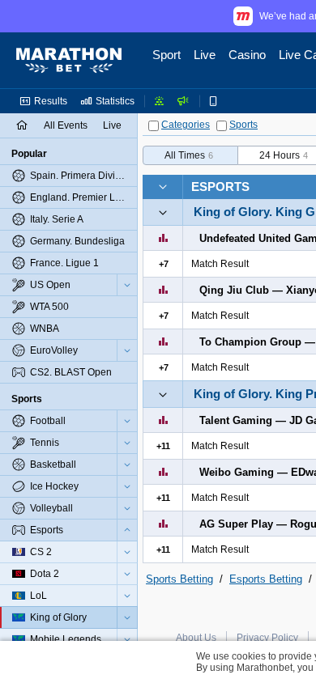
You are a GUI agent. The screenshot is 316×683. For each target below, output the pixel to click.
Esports (220, 186)
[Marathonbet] (69, 60)
